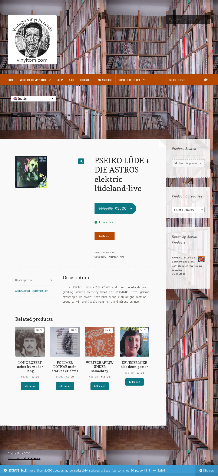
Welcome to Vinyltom (33, 80)
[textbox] (188, 210)
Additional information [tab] (31, 290)
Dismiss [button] (209, 470)
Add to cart (104, 236)
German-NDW (27, 115)
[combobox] (188, 210)
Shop (60, 80)
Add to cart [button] (30, 386)
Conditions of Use (129, 80)
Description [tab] (23, 280)
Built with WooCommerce (24, 458)
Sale (161, 470)
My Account (105, 80)
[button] (81, 161)
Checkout (86, 80)
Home (11, 80)
